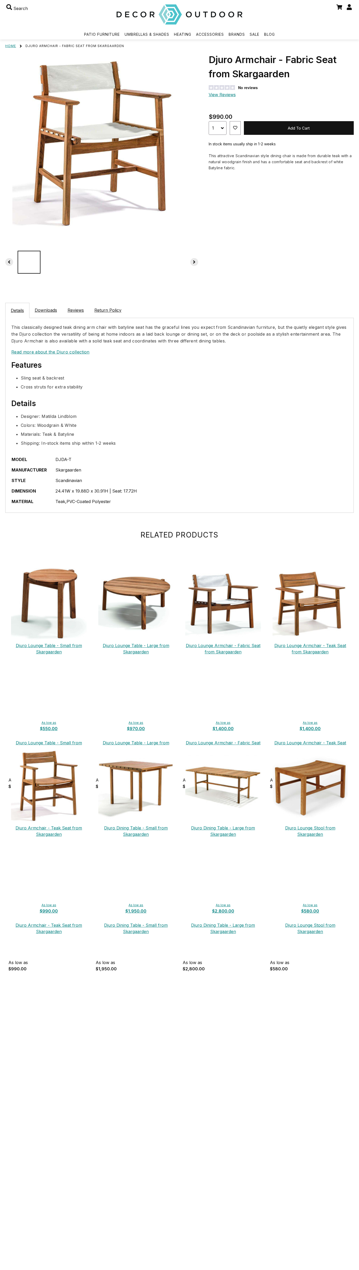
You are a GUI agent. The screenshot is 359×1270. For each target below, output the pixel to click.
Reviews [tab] (76, 310)
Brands (237, 34)
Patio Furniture (102, 34)
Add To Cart (299, 128)
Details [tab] (17, 310)
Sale (254, 34)
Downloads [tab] (46, 310)
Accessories (210, 34)
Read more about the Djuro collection (50, 352)
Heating (182, 34)
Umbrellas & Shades (147, 34)
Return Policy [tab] (107, 310)
